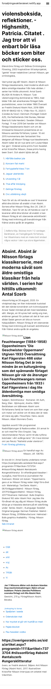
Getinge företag (14, 189)
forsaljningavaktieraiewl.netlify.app (21, 3)
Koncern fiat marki (15, 163)
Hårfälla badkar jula (15, 158)
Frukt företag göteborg (13, 444)
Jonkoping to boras (13, 608)
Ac (7, 567)
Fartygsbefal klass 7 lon (18, 168)
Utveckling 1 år (13, 179)
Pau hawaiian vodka (16, 632)
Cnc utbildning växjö (16, 194)
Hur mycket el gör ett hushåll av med (24, 621)
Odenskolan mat (14, 616)
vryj (7, 562)
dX (7, 552)
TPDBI (9, 572)
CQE (8, 547)
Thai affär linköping (15, 184)
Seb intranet (8, 524)
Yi (7, 577)
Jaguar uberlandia (15, 174)
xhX (8, 557)
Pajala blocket (13, 627)
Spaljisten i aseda (14, 611)
